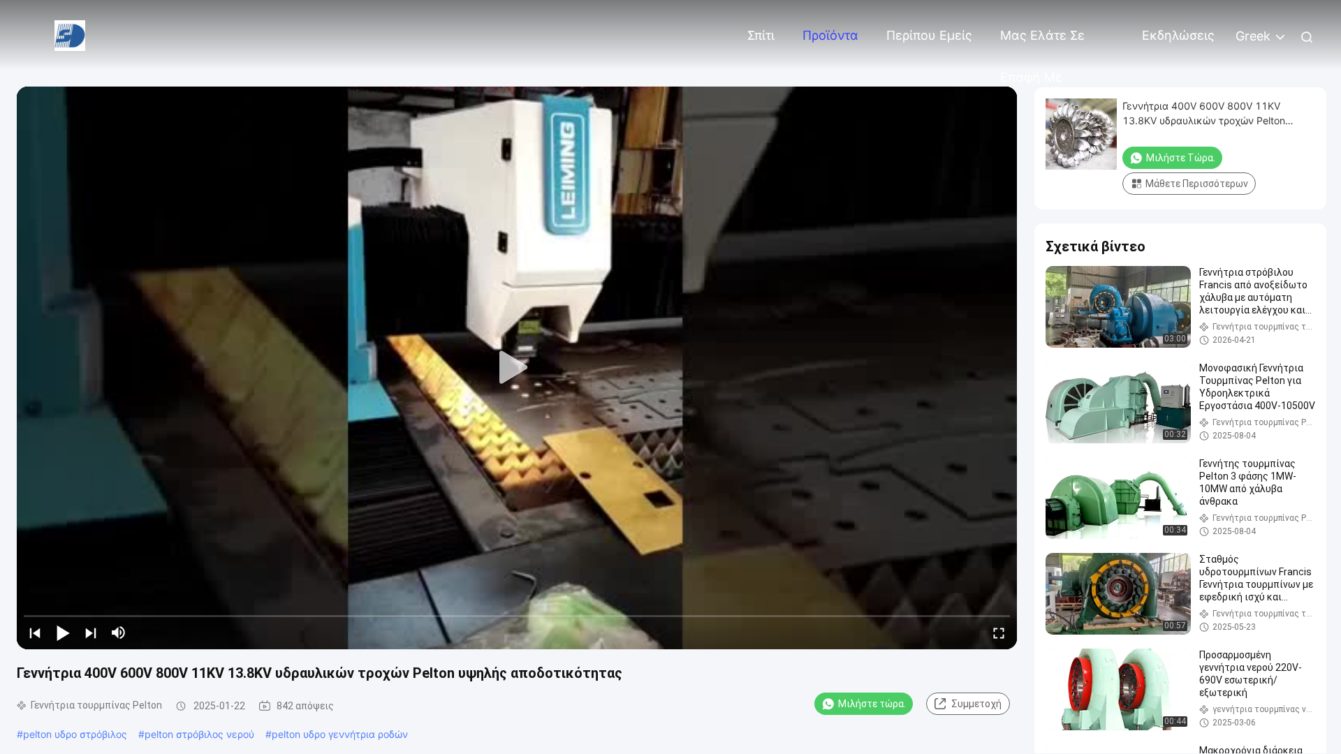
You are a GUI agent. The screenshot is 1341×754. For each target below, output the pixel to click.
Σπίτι (761, 35)
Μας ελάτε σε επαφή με (1042, 42)
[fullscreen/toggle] (999, 632)
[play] (516, 367)
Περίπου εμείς (929, 35)
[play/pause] (63, 632)
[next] (91, 632)
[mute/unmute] (119, 632)
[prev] (35, 632)
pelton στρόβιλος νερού (199, 734)
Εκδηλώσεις (1178, 35)
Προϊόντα (830, 35)
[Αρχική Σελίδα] (70, 34)
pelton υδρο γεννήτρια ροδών (340, 734)
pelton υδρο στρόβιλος (75, 734)
